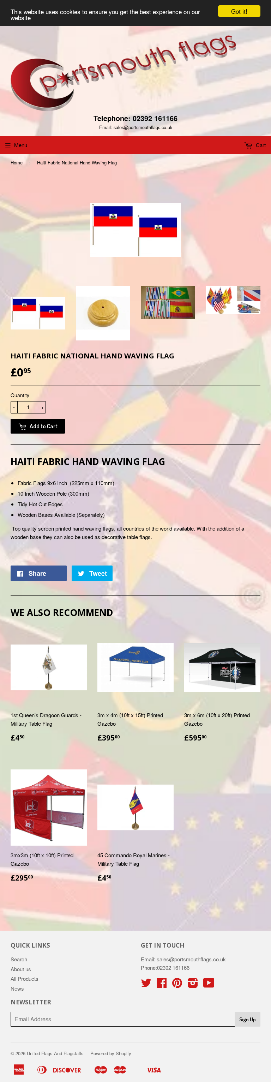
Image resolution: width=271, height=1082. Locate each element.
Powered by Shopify (110, 1053)
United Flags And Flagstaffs (55, 1053)
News (17, 988)
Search (19, 959)
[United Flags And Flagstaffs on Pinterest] (177, 985)
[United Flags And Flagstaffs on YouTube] (209, 985)
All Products (24, 978)
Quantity (20, 395)
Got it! (239, 11)
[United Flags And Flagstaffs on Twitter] (146, 985)
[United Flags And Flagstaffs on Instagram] (192, 985)
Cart (260, 145)
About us (21, 969)
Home (17, 162)
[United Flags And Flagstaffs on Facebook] (161, 985)
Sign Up (247, 1019)
